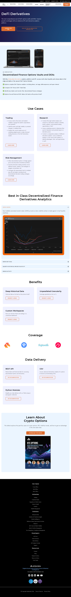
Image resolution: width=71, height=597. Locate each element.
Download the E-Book (35, 433)
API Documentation (13, 377)
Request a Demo (66, 4)
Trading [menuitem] (35, 497)
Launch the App (8, 29)
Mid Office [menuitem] (35, 489)
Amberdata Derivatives (14, 79)
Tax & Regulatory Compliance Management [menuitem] (35, 530)
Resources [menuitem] (35, 548)
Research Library (48, 4)
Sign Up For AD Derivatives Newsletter (29, 29)
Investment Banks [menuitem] (35, 499)
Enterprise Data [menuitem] (35, 514)
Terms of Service (39, 591)
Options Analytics (65, 1)
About (42, 1)
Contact (47, 1)
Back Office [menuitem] (35, 491)
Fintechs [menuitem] (35, 506)
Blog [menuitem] (36, 553)
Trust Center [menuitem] (35, 560)
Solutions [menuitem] (35, 511)
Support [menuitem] (35, 545)
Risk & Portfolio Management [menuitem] (35, 528)
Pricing (42, 4)
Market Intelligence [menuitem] (35, 519)
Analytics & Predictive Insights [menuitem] (35, 517)
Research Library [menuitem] (35, 556)
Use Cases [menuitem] (35, 484)
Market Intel (54, 1)
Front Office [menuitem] (35, 487)
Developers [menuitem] (35, 533)
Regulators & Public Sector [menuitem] (35, 502)
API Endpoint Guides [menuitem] (35, 543)
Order (36, 4)
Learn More (11, 145)
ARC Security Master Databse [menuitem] (35, 526)
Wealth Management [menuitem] (35, 508)
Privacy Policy (47, 591)
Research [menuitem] (36, 523)
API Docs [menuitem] (35, 536)
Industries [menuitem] (35, 494)
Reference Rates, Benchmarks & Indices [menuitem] (35, 521)
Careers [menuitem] (35, 551)
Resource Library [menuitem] (35, 558)
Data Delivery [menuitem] (35, 541)
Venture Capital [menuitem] (35, 504)
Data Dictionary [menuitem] (35, 538)
